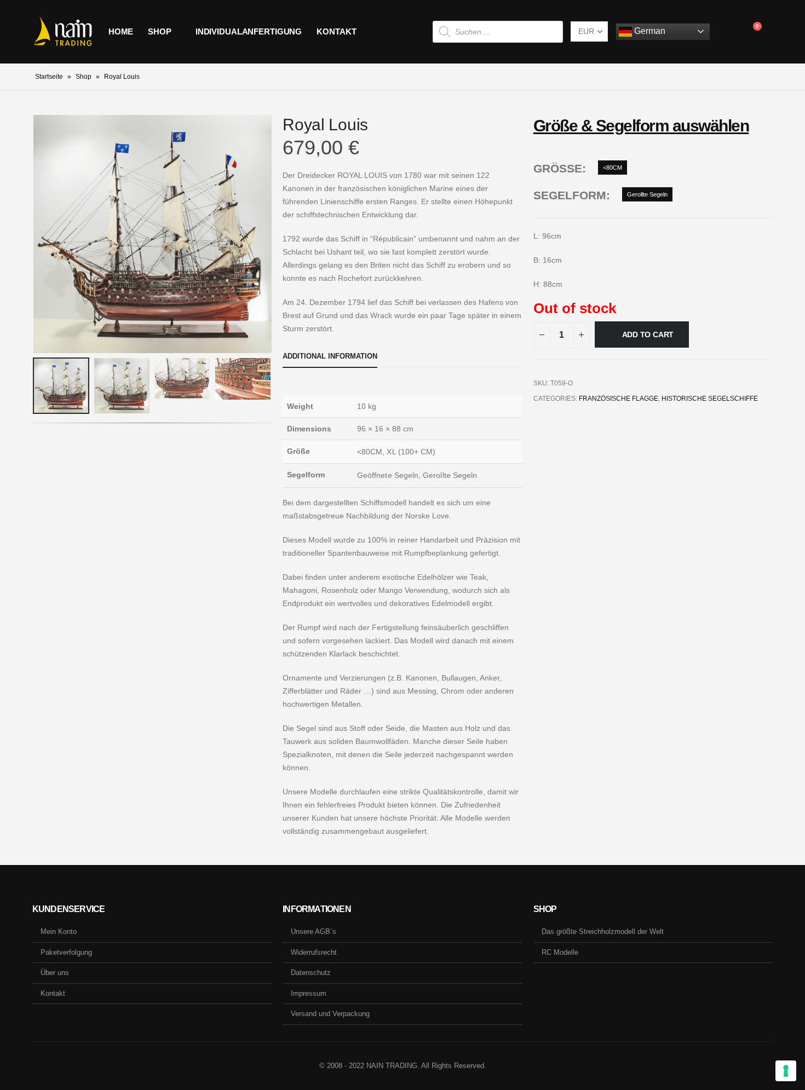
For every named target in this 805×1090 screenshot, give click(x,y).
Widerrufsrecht (314, 952)
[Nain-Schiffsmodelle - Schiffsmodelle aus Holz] (62, 31)
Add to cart (648, 334)
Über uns (55, 972)
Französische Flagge (618, 398)
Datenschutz (311, 972)
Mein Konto (59, 931)
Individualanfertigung (249, 31)
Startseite (49, 76)
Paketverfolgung (66, 952)
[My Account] (727, 31)
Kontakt (336, 31)
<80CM (612, 167)
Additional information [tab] (330, 356)
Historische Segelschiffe (710, 398)
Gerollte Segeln (647, 194)
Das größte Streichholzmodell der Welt (603, 931)
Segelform (569, 195)
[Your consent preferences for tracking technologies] (785, 1070)
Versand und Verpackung (330, 1014)
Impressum (308, 993)
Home (121, 31)
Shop (159, 31)
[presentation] (35, 234)
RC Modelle (560, 952)
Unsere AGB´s (313, 931)
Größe (557, 168)
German (648, 31)
